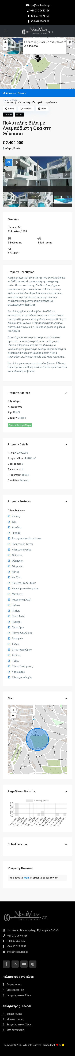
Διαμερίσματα (14, 984)
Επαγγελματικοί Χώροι (19, 995)
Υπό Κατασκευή (15, 1030)
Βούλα (17, 148)
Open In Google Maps (20, 425)
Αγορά (8, 114)
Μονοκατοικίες (15, 989)
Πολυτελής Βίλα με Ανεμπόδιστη (45, 42)
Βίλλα (14, 100)
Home (5, 100)
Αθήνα (8, 148)
